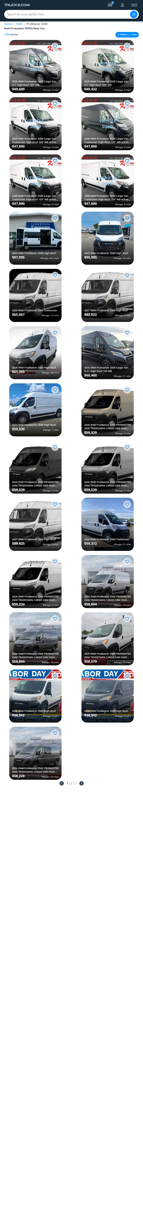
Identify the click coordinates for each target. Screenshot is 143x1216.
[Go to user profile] (122, 5)
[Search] (133, 14)
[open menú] (134, 5)
